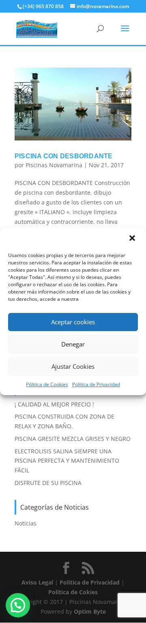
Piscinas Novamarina (54, 165)
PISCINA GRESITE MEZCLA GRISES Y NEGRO (73, 438)
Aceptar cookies (73, 322)
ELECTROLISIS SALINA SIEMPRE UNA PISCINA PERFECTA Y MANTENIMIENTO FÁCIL (67, 460)
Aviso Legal (37, 582)
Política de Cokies (73, 592)
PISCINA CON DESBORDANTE (64, 156)
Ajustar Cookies (73, 366)
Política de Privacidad (96, 384)
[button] (133, 239)
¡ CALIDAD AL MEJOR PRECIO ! (54, 404)
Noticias (25, 523)
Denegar (73, 344)
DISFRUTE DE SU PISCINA (48, 483)
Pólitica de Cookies (47, 384)
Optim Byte (90, 611)
